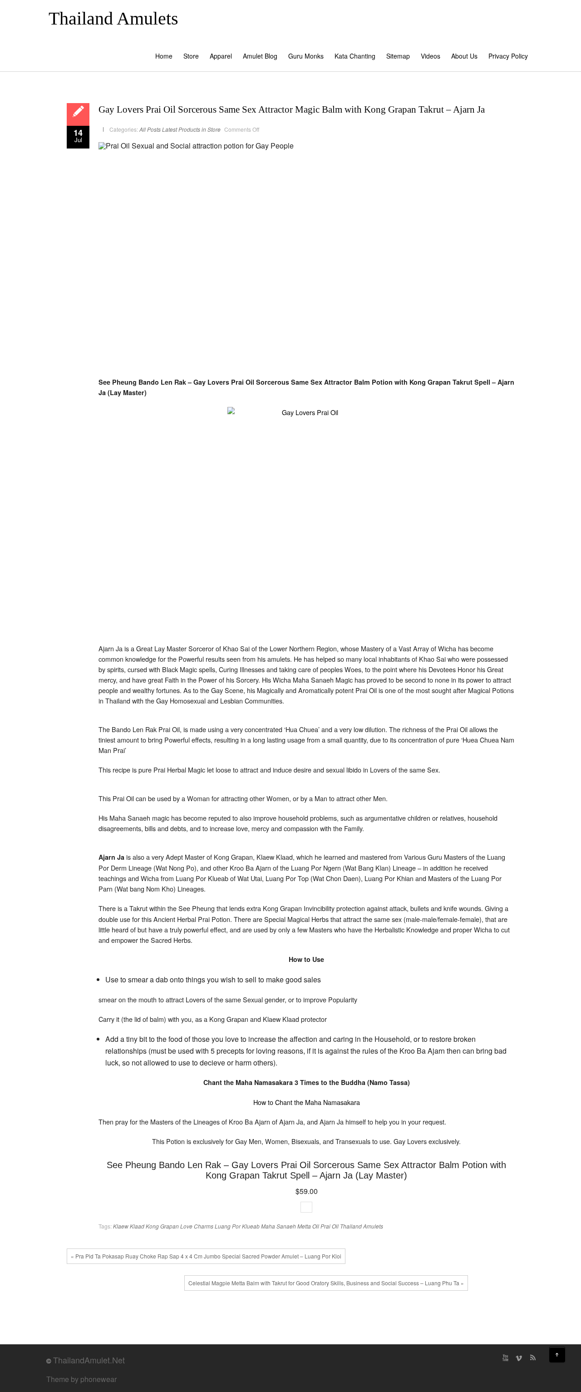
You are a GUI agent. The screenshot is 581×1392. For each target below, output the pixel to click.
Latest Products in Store (191, 129)
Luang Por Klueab (237, 1226)
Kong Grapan (162, 1226)
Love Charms (196, 1226)
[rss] (532, 1358)
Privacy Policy (508, 55)
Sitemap (398, 55)
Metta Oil (308, 1226)
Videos (430, 55)
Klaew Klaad (128, 1226)
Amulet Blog (260, 55)
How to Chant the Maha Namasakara (306, 1102)
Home (163, 55)
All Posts (150, 129)
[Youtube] (505, 1358)
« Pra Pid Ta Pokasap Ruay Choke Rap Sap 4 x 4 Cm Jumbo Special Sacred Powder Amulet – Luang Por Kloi (206, 1256)
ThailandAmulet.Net (89, 1360)
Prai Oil (329, 1226)
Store (191, 55)
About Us (464, 55)
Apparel (221, 55)
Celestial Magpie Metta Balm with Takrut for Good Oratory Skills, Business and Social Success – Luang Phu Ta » (326, 1283)
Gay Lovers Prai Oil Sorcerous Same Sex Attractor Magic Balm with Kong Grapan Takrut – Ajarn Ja (291, 109)
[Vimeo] (519, 1358)
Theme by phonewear (81, 1379)
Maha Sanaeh (278, 1226)
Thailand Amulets (113, 18)
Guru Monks (306, 55)
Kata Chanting (355, 55)
